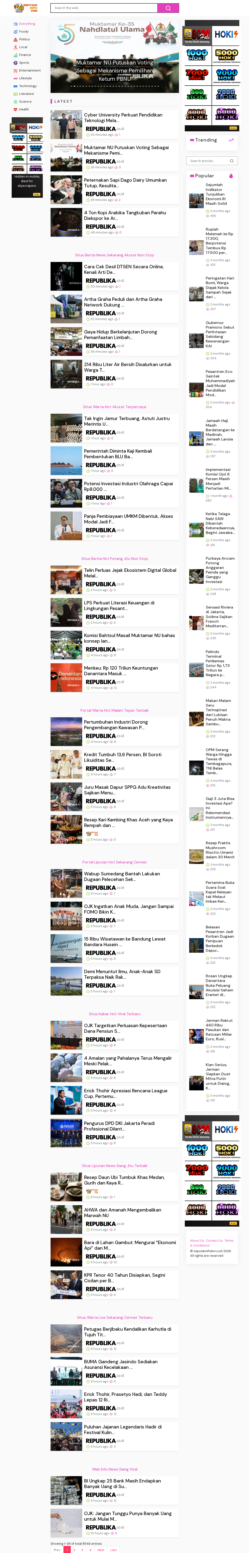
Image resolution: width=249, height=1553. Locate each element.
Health (23, 109)
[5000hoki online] (35, 138)
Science (25, 101)
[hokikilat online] (35, 128)
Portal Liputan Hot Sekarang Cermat (114, 862)
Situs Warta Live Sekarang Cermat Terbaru (114, 1317)
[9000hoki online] (35, 148)
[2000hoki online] (35, 158)
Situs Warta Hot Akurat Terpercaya (114, 406)
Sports (23, 63)
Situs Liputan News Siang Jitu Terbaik (115, 1165)
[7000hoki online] (18, 148)
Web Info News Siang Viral (114, 1469)
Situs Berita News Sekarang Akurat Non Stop (114, 255)
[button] (60, 56)
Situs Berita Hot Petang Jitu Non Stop (114, 558)
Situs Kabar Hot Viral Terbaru (115, 1013)
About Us (197, 1241)
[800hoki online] (18, 158)
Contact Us (214, 1241)
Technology (27, 86)
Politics (24, 39)
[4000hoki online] (18, 168)
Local (22, 47)
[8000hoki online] (18, 128)
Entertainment (29, 70)
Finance (24, 55)
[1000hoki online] (18, 138)
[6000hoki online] (35, 168)
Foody (23, 31)
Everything (26, 24)
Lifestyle (25, 78)
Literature (26, 94)
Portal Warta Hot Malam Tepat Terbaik (114, 710)
